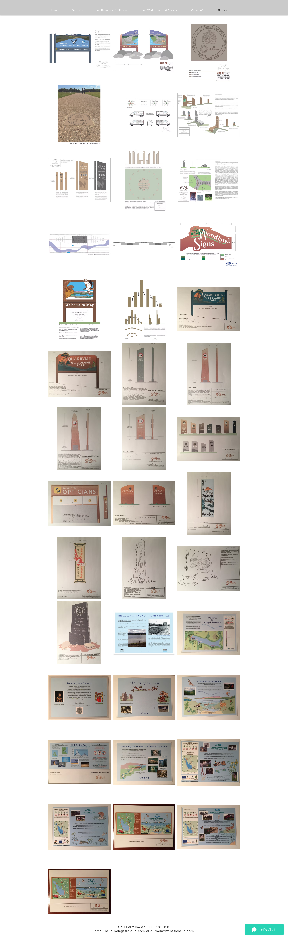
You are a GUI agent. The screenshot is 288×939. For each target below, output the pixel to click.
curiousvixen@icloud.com (172, 931)
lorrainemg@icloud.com (125, 931)
